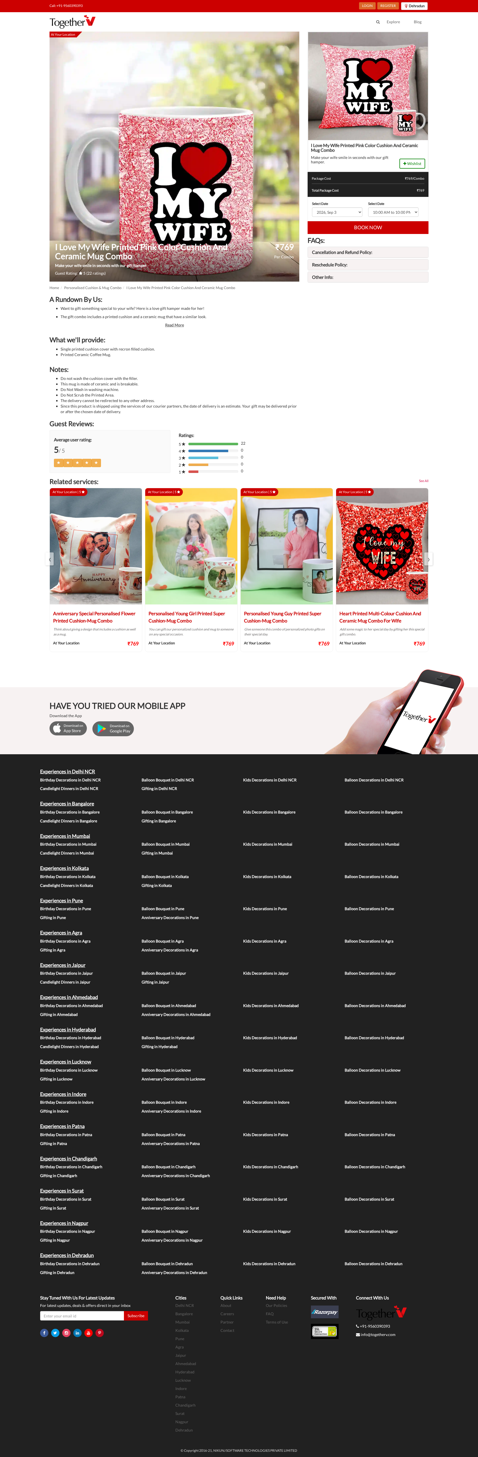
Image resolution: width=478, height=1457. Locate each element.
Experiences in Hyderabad (68, 1029)
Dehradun (184, 1430)
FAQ (270, 1313)
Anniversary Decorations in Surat (170, 1208)
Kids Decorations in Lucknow (268, 1070)
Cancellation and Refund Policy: (342, 252)
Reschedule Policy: (329, 264)
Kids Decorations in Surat (265, 1199)
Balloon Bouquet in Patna (163, 1134)
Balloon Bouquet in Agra (163, 941)
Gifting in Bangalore (159, 820)
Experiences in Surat (62, 1191)
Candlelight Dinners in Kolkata (66, 885)
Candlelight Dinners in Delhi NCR (69, 788)
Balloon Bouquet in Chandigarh (169, 1166)
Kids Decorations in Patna (265, 1134)
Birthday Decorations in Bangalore (70, 812)
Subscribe (136, 1315)
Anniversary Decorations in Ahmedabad (176, 1014)
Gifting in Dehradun (57, 1272)
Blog (418, 21)
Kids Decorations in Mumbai (267, 844)
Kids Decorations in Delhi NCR (270, 780)
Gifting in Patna (53, 1143)
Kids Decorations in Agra (264, 941)
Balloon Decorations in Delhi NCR (374, 780)
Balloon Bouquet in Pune (163, 908)
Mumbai (182, 1322)
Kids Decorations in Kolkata (267, 876)
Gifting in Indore (54, 1111)
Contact (227, 1330)
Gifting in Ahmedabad (59, 1014)
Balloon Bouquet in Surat (163, 1199)
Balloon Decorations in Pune (369, 908)
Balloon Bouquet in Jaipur (164, 973)
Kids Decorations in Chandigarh (270, 1166)
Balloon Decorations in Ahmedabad (375, 1005)
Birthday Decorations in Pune (65, 908)
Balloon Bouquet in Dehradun (167, 1263)
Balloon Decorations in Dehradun (373, 1263)
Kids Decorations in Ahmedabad (271, 1005)
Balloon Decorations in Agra (369, 941)
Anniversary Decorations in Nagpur (172, 1240)
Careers (227, 1313)
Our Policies (276, 1305)
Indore (181, 1388)
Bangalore (184, 1313)
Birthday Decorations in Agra (65, 941)
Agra (179, 1347)
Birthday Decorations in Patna (66, 1134)
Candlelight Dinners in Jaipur (65, 982)
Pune (179, 1338)
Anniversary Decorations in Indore (171, 1111)
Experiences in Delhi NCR (67, 771)
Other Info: (322, 277)
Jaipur (180, 1355)
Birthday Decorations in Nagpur (67, 1231)
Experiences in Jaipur (62, 965)
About (225, 1305)
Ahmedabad (185, 1363)
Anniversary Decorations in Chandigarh (176, 1175)
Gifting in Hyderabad (160, 1046)
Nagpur (181, 1421)
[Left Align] (58, 463)
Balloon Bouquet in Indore (164, 1102)
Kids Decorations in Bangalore (269, 812)
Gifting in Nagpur (55, 1240)
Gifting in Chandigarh (58, 1175)
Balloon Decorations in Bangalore (373, 812)
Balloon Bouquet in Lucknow (166, 1070)
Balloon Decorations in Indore (370, 1102)
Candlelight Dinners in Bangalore (68, 820)
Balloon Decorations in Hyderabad (374, 1037)
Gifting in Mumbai (157, 853)
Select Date (320, 204)
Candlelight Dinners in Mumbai (67, 853)
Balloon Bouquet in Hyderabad (168, 1037)
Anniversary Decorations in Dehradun (174, 1272)
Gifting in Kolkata (157, 885)
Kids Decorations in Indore (266, 1102)
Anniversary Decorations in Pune (170, 917)
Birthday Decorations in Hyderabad (70, 1037)
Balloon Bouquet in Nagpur (165, 1231)
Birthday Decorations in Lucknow (69, 1070)
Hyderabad (184, 1372)
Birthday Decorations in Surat (65, 1199)
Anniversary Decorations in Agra (170, 950)
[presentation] (49, 558)
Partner (227, 1322)
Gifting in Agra (52, 950)
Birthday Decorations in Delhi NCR (70, 780)
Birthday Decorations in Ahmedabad (71, 1005)
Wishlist (413, 163)
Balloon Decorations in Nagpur (371, 1231)
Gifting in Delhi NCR (159, 788)
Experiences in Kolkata (64, 868)
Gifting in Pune (53, 917)
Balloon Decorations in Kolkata (371, 876)
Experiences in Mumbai (65, 836)
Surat (180, 1413)
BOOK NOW (368, 227)
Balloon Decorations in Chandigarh (375, 1166)
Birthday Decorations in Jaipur (66, 973)
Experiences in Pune (61, 900)
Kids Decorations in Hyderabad (270, 1037)
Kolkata (182, 1330)
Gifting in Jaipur (155, 982)
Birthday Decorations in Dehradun (70, 1263)
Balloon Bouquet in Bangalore (167, 812)
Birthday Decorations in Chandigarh (71, 1166)
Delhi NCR (184, 1305)
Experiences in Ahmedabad (69, 997)
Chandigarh (185, 1405)
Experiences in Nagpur (64, 1223)
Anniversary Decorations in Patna (171, 1143)
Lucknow (183, 1380)
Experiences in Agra (61, 933)
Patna (180, 1396)
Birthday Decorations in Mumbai (68, 844)
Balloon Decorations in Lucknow (373, 1070)
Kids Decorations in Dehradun (269, 1263)
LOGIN (367, 6)
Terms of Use (277, 1322)
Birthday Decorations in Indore (66, 1102)
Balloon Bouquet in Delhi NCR (168, 780)
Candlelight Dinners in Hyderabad (69, 1046)
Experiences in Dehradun (67, 1255)
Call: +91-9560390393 (66, 6)
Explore (393, 21)
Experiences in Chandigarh (68, 1158)
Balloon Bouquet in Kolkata (165, 876)
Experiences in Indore (63, 1094)
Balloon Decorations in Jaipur (370, 973)
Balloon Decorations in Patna (370, 1134)
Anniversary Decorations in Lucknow (173, 1079)
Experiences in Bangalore (67, 803)
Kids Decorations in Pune (265, 908)
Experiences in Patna (62, 1126)
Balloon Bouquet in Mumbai (166, 844)
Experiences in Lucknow (65, 1062)
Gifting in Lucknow (56, 1079)
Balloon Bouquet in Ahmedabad (169, 1005)
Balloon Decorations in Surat (369, 1199)
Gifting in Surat (53, 1208)
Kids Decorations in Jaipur (266, 973)
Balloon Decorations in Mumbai (372, 844)
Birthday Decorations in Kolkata (67, 876)
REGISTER (388, 6)
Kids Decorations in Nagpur (267, 1231)
